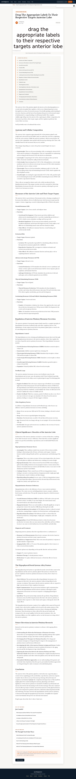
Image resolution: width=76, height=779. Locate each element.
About (15, 1)
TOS (32, 1)
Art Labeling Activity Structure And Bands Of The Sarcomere (29, 738)
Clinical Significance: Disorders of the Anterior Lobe (29, 87)
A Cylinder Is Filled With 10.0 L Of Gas (24, 718)
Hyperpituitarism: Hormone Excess (25, 89)
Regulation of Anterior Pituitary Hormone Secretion (29, 77)
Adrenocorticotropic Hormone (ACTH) (26, 70)
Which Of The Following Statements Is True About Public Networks (30, 746)
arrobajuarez (5, 1)
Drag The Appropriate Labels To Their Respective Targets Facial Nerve (31, 723)
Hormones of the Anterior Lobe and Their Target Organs (30, 62)
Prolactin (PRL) (22, 67)
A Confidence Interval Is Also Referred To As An (26, 715)
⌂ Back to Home (20, 760)
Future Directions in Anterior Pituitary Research (28, 99)
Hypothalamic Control (23, 79)
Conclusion (21, 101)
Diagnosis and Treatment (24, 94)
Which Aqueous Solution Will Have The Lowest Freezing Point (29, 712)
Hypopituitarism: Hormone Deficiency (26, 91)
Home (12, 1)
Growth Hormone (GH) (23, 65)
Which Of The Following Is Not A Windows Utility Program (28, 743)
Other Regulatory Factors (24, 84)
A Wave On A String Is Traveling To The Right (25, 721)
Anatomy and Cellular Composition (25, 60)
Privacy (28, 1)
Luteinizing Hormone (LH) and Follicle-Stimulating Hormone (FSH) (31, 75)
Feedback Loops (22, 82)
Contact (19, 1)
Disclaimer (24, 1)
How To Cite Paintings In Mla (22, 740)
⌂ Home (70, 1)
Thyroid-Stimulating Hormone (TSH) (26, 72)
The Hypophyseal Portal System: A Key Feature (28, 96)
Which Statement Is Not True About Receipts (25, 735)
